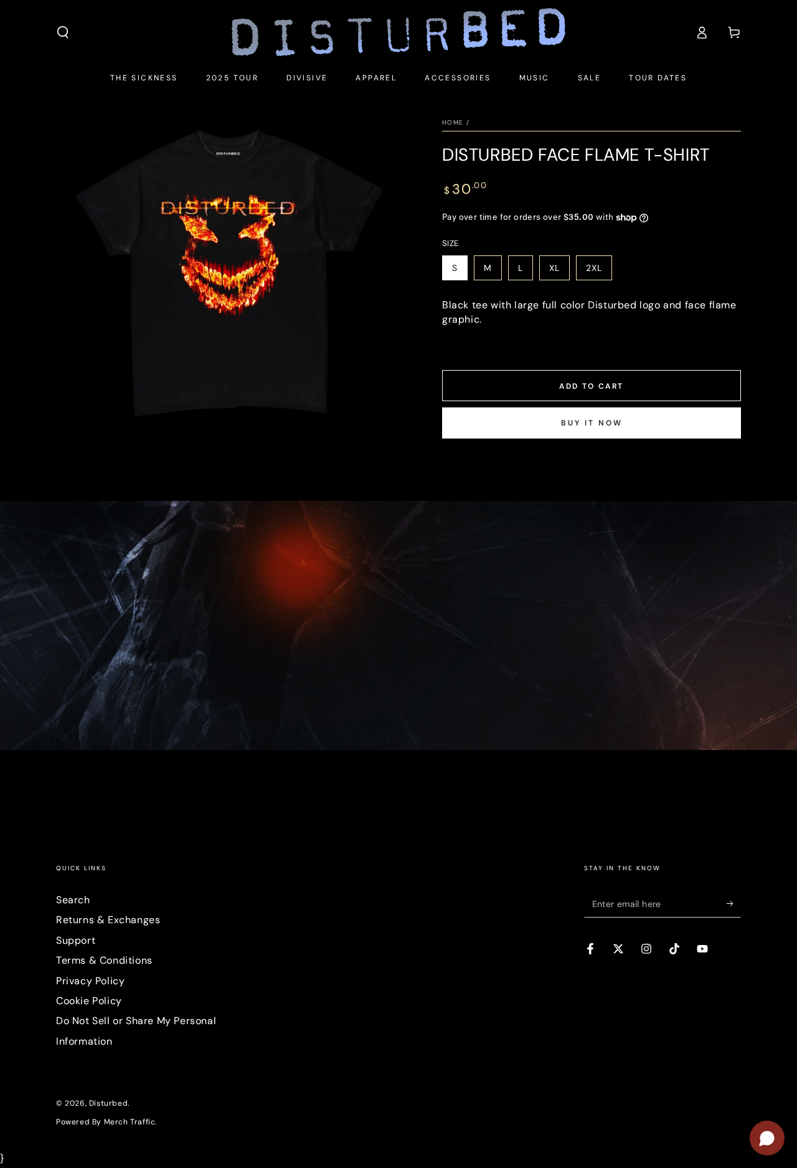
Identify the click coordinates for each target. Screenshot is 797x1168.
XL (554, 267)
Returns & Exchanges (108, 919)
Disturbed (108, 1103)
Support (75, 940)
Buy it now (592, 423)
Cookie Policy (89, 1000)
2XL (594, 267)
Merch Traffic (130, 1122)
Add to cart (591, 386)
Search (73, 899)
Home (452, 122)
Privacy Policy (90, 980)
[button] (63, 32)
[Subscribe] (734, 903)
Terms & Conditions (104, 960)
